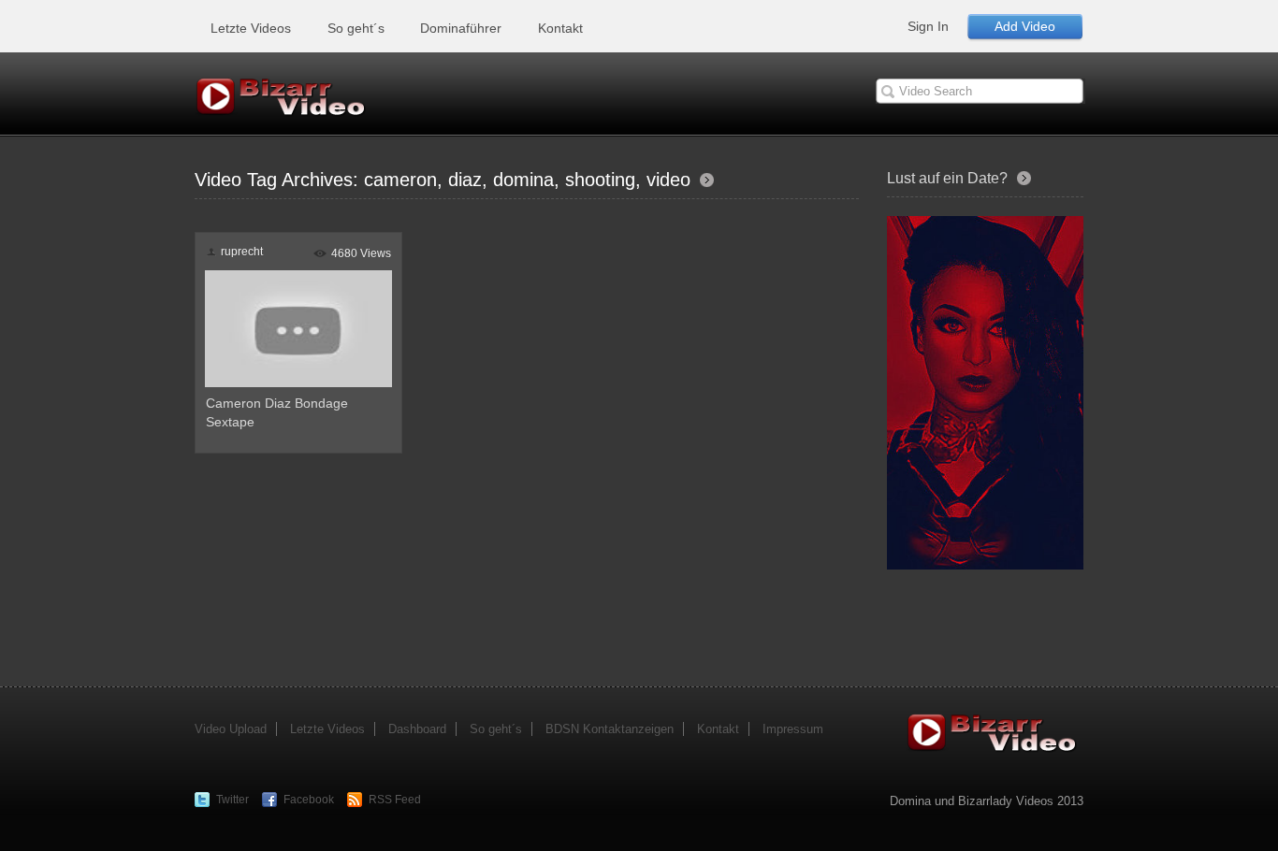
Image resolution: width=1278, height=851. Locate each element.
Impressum (792, 729)
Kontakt (560, 28)
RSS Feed (395, 799)
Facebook (308, 799)
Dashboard (417, 729)
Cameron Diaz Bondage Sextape (277, 412)
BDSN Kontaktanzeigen (609, 729)
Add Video (1025, 26)
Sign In (928, 26)
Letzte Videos (251, 28)
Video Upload (231, 729)
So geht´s (356, 28)
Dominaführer (460, 28)
